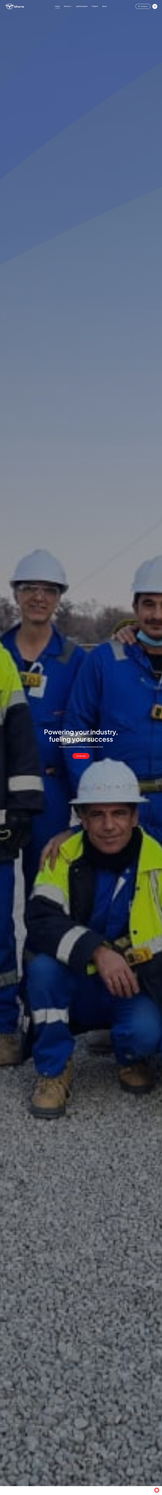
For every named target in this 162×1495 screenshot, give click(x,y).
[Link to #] (154, 6)
